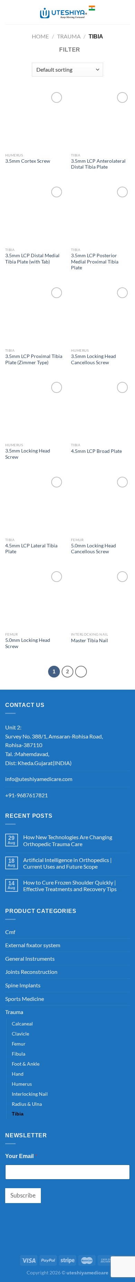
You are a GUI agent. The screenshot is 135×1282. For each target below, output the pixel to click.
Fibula (18, 1054)
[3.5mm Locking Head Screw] (34, 409)
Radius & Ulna (27, 1104)
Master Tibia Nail (89, 640)
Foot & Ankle (25, 1064)
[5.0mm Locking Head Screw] (34, 599)
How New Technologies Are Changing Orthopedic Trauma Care (67, 840)
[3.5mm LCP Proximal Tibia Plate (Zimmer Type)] (34, 315)
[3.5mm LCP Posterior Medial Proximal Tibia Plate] (100, 214)
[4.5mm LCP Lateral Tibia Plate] (34, 504)
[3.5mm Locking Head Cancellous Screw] (100, 315)
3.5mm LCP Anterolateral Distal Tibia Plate (98, 164)
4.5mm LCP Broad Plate (96, 451)
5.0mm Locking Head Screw (27, 643)
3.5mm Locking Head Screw (27, 454)
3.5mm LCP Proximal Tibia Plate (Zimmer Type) (33, 359)
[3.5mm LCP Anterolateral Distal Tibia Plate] (100, 119)
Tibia (18, 1114)
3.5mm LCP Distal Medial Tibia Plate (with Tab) (32, 259)
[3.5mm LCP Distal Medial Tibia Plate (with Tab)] (34, 214)
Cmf (10, 932)
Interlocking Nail (30, 1094)
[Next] (81, 672)
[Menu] (9, 11)
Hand (18, 1074)
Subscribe (23, 1195)
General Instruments (30, 958)
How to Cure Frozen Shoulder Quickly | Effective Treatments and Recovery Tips (70, 885)
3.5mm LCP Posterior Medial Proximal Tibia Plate (94, 261)
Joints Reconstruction (31, 971)
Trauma (69, 36)
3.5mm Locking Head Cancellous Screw (93, 359)
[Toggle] (127, 931)
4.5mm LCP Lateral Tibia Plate (31, 549)
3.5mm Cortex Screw (27, 161)
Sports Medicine (24, 998)
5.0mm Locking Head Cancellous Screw (93, 549)
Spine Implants (22, 985)
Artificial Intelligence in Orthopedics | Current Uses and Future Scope (67, 863)
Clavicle (20, 1034)
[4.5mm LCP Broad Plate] (100, 409)
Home (40, 36)
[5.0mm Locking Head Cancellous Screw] (100, 504)
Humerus (22, 1084)
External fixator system (32, 945)
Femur (19, 1044)
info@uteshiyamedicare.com (38, 779)
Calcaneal (22, 1024)
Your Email (21, 1156)
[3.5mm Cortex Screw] (34, 119)
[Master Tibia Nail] (100, 599)
